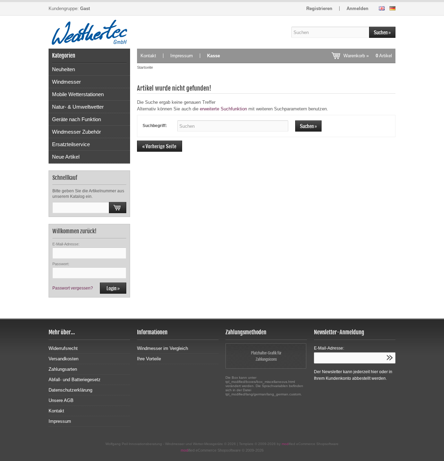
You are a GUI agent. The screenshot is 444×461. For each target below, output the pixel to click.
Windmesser (66, 82)
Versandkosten (63, 358)
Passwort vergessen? (72, 288)
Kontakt (148, 55)
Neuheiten (63, 69)
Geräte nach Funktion (76, 119)
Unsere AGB (61, 400)
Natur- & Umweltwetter (78, 107)
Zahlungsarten (63, 369)
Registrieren (319, 8)
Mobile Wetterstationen (78, 94)
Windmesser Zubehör (76, 132)
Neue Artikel (65, 157)
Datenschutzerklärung (70, 390)
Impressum (181, 55)
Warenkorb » (367, 55)
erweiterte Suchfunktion (223, 108)
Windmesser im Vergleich (162, 348)
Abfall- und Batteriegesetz (75, 379)
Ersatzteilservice (71, 144)
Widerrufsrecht (63, 348)
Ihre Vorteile (149, 358)
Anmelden (357, 8)
